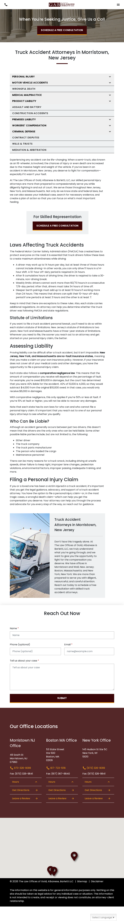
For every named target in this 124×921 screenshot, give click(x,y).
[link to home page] (62, 4)
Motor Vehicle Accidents (30, 82)
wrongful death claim (40, 497)
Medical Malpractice (27, 95)
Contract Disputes (25, 137)
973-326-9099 (22, 768)
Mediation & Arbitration (29, 150)
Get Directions (20, 790)
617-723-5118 (58, 768)
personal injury (37, 338)
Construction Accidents (30, 113)
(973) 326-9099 (95, 768)
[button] (5, 4)
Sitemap (82, 881)
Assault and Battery (26, 107)
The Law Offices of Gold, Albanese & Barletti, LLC (41, 180)
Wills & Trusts (22, 143)
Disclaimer (97, 881)
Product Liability (24, 101)
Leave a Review (21, 798)
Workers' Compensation (29, 125)
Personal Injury (23, 76)
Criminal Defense (23, 131)
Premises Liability (24, 119)
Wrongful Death (23, 89)
